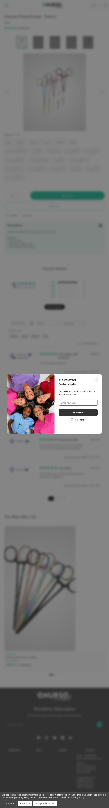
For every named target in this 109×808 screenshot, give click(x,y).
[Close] (97, 379)
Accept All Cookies (45, 803)
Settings (10, 803)
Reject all (25, 803)
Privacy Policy (77, 797)
